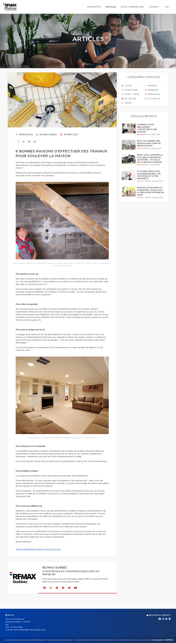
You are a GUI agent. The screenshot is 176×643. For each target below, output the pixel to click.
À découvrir (131, 90)
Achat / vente (131, 94)
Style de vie (153, 99)
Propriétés (94, 7)
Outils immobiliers (132, 7)
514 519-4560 (16, 627)
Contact (154, 7)
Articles (110, 7)
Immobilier (152, 90)
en (166, 7)
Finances (152, 86)
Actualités (130, 99)
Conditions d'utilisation (130, 640)
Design (127, 103)
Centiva (168, 640)
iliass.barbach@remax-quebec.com (29, 630)
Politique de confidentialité (106, 640)
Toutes (128, 86)
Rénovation (25, 135)
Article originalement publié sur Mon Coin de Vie (38, 549)
